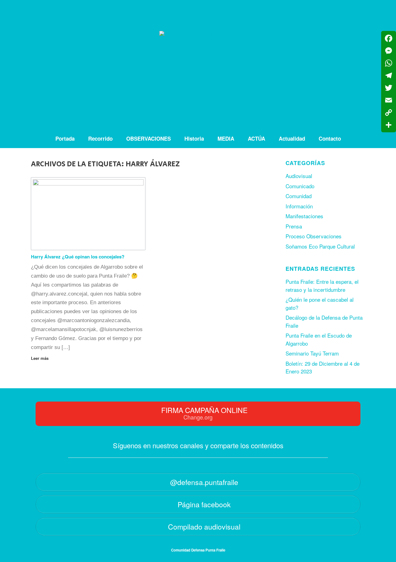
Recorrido (100, 138)
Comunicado (300, 186)
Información (299, 206)
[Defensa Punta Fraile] (198, 64)
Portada (65, 138)
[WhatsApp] (388, 63)
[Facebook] (388, 38)
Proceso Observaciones (314, 236)
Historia (194, 138)
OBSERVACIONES (148, 138)
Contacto (330, 138)
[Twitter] (388, 88)
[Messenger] (388, 51)
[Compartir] (388, 125)
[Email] (388, 100)
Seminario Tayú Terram (312, 353)
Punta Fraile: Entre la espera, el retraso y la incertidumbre (322, 285)
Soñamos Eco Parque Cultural (320, 246)
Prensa (294, 226)
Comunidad (299, 196)
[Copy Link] (388, 112)
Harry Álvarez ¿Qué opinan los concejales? (77, 256)
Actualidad (292, 138)
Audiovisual (299, 176)
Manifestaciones (304, 216)
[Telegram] (388, 75)
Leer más (40, 358)
